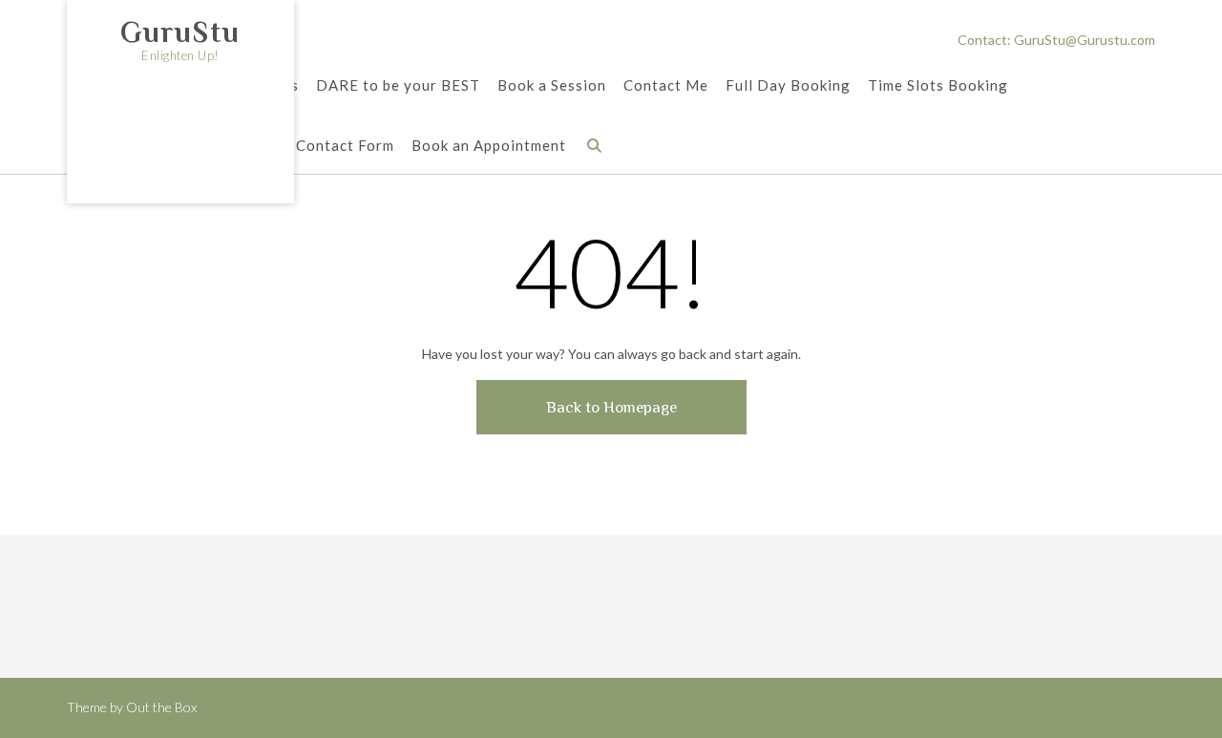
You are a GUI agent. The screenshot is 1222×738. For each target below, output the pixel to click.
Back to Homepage (611, 407)
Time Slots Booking (938, 85)
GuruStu (180, 32)
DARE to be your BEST (398, 85)
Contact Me (665, 85)
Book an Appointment (488, 145)
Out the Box (161, 707)
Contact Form (345, 145)
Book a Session (551, 85)
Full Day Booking (788, 85)
